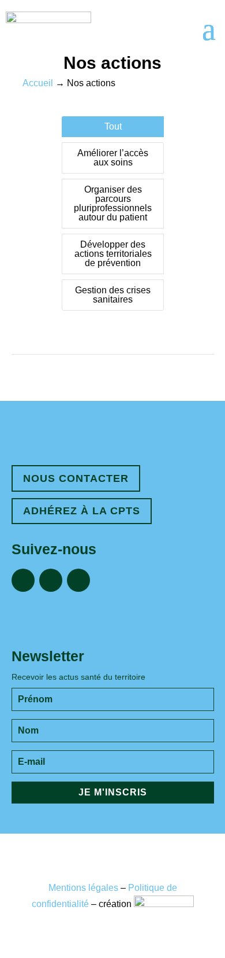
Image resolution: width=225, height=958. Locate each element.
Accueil (37, 83)
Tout (113, 126)
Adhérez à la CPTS (81, 511)
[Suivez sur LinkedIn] (78, 580)
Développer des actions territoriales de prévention (113, 254)
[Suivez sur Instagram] (50, 580)
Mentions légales (83, 888)
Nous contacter (76, 478)
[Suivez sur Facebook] (23, 580)
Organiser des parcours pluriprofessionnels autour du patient (113, 203)
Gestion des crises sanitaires (113, 294)
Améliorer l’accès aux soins (112, 157)
